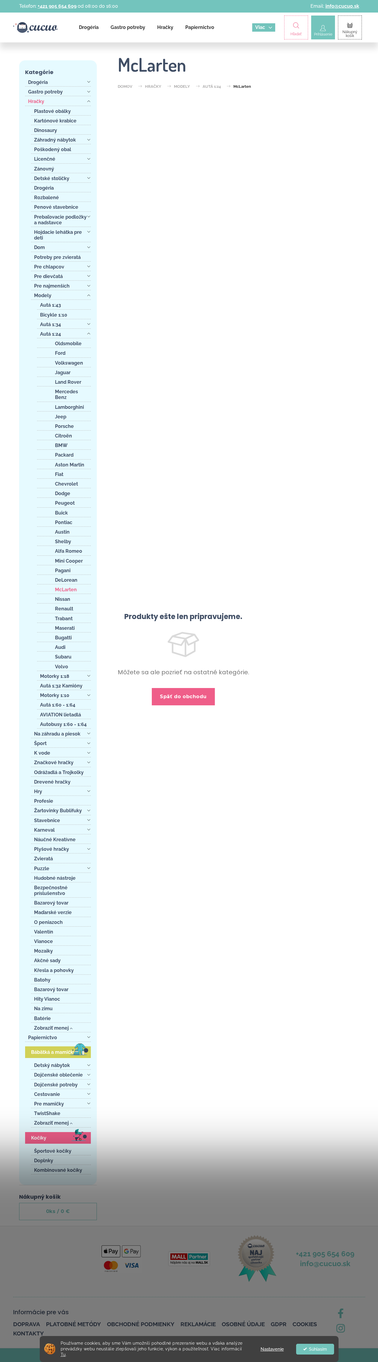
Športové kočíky (52, 1151)
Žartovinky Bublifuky (58, 810)
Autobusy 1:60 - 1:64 (63, 724)
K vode (42, 753)
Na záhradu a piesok (57, 734)
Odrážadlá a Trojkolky (59, 772)
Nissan (62, 599)
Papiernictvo (42, 1037)
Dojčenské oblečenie (58, 1075)
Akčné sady (47, 960)
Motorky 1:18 (54, 676)
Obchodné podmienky (141, 1324)
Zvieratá (43, 859)
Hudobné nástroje (55, 878)
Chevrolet (66, 484)
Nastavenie (272, 1349)
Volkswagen (69, 363)
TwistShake (47, 1113)
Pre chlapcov (49, 267)
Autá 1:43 (50, 305)
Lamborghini (69, 407)
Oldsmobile (68, 343)
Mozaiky (43, 951)
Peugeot (65, 503)
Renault (64, 609)
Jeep (60, 417)
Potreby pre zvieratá (57, 257)
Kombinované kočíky (58, 1170)
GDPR (279, 1324)
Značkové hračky (54, 762)
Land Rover (68, 382)
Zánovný (44, 169)
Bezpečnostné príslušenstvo (51, 890)
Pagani (63, 570)
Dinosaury (45, 130)
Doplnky (43, 1160)
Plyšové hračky (51, 849)
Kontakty (28, 1333)
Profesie (43, 801)
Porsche (64, 426)
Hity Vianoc (47, 999)
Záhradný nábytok (55, 140)
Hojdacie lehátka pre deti (58, 235)
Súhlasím (318, 1349)
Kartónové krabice (55, 121)
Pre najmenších (52, 286)
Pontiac (63, 522)
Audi (60, 647)
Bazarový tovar (51, 903)
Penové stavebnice (56, 207)
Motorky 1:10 (54, 695)
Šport (40, 743)
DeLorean (66, 580)
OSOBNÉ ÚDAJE (243, 1324)
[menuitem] (89, 27)
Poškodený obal (52, 149)
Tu (63, 1354)
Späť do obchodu (183, 696)
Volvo (61, 667)
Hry (38, 791)
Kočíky (38, 1138)
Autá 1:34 (50, 324)
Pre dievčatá (48, 276)
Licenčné (44, 159)
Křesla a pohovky (54, 970)
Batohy (42, 980)
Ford (60, 353)
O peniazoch (48, 922)
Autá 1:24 (50, 334)
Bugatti (63, 638)
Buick (61, 513)
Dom (39, 247)
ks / (58, 1211)
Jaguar (63, 372)
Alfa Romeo (68, 551)
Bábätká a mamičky (53, 1052)
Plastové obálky (52, 111)
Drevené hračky (52, 782)
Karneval (44, 830)
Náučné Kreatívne (55, 839)
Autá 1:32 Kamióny (61, 686)
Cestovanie (47, 1094)
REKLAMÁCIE (198, 1324)
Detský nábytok (52, 1065)
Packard (64, 455)
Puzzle (41, 868)
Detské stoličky (51, 178)
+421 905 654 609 (57, 6)
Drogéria (38, 82)
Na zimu (43, 1008)
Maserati (65, 628)
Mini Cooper (69, 561)
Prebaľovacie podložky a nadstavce (60, 219)
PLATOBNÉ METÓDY (73, 1324)
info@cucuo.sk (342, 6)
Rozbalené (46, 197)
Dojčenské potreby (56, 1085)
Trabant (64, 618)
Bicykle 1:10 (53, 315)
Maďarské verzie (53, 912)
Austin (62, 532)
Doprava (26, 1324)
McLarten (66, 589)
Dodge (62, 493)
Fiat (59, 474)
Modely (42, 295)
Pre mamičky (49, 1104)
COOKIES (305, 1324)
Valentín (43, 932)
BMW (61, 445)
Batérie (42, 1018)
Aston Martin (69, 465)
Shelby (63, 541)
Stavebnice (47, 820)
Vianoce (43, 941)
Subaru (63, 657)
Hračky (36, 101)
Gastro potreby (45, 92)
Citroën (63, 436)
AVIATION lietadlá (60, 715)
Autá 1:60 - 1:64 (57, 705)
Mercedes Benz (66, 394)
